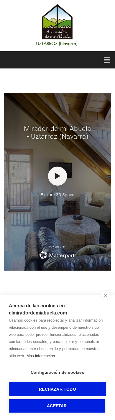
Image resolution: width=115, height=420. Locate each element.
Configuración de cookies (57, 372)
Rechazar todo (57, 389)
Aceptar (57, 406)
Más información (41, 356)
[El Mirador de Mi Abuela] (57, 46)
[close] (106, 295)
